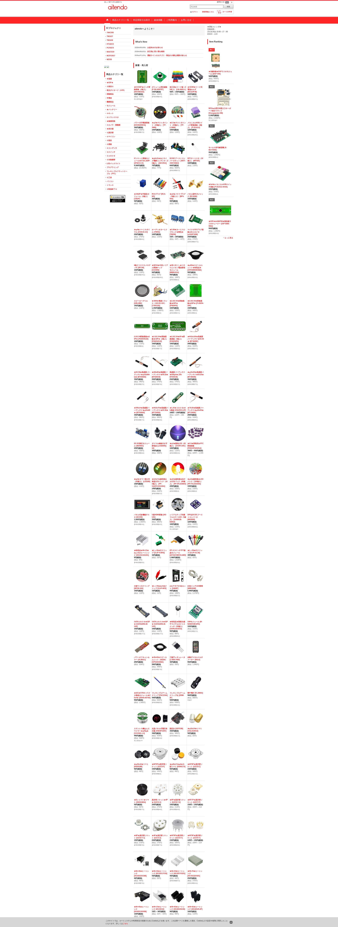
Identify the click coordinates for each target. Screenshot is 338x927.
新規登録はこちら (208, 12)
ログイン (195, 12)
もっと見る (228, 238)
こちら (125, 923)
